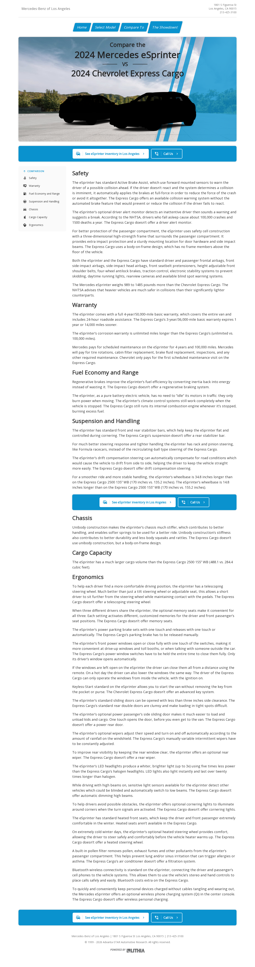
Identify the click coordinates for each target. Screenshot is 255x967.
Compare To (134, 27)
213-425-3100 (228, 12)
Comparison (35, 171)
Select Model (105, 27)
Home (82, 27)
